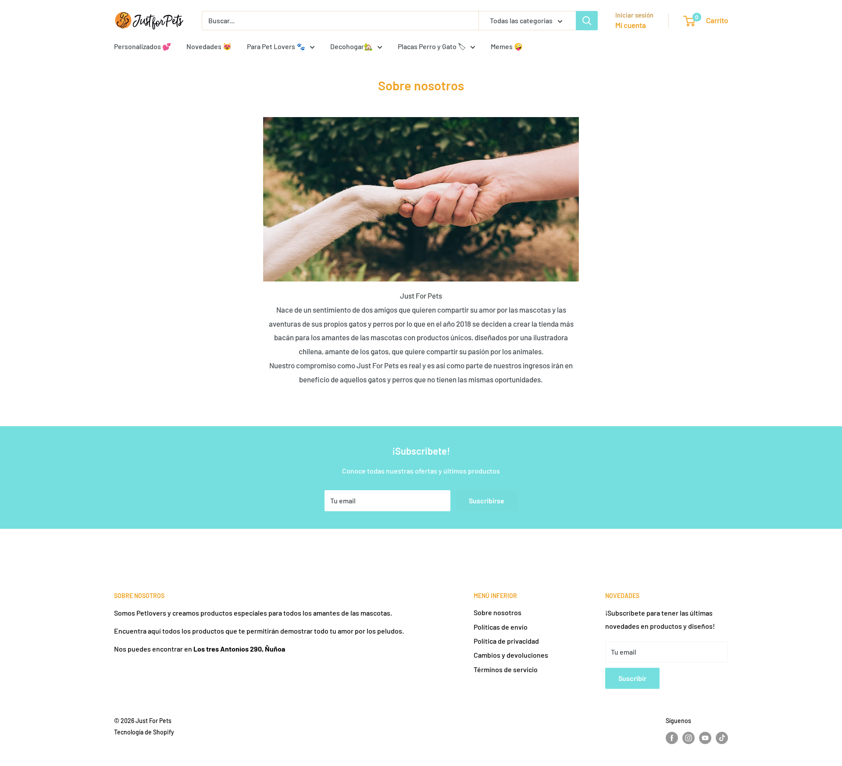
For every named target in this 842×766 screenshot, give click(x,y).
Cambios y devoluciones (511, 655)
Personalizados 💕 (142, 46)
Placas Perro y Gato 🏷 (432, 46)
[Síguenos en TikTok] (722, 737)
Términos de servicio (506, 669)
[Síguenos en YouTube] (705, 737)
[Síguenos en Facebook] (672, 737)
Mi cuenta (630, 25)
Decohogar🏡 (351, 46)
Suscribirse (486, 500)
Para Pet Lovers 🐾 (276, 46)
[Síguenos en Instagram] (688, 737)
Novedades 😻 (209, 46)
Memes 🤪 (507, 46)
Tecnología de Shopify (144, 732)
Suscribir (632, 678)
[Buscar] (587, 20)
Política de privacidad (506, 641)
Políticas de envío (501, 627)
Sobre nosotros (497, 612)
